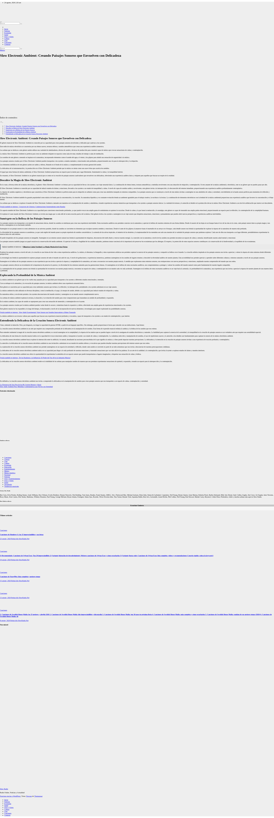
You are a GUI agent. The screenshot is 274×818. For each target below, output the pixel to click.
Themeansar (38, 796)
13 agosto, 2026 (5, 598)
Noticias (7, 31)
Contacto (7, 44)
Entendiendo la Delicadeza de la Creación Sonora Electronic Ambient (27, 134)
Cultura (6, 39)
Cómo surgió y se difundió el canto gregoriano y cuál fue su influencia (5, 663)
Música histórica (9, 473)
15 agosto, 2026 (5, 581)
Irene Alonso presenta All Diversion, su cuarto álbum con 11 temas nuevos (5, 400)
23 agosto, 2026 (5, 539)
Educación (7, 467)
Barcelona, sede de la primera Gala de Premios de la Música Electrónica (5, 431)
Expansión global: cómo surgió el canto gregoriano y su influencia (5, 751)
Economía (7, 33)
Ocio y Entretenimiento (12, 479)
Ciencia (6, 459)
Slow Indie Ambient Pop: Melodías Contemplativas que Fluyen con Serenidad (26, 387)
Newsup (29, 796)
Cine (5, 41)
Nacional (7, 475)
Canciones (7, 42)
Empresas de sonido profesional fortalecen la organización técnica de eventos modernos (4, 415)
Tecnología (8, 484)
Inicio (6, 29)
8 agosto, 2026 (5, 620)
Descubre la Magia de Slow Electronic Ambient (20, 128)
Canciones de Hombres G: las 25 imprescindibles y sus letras (21, 534)
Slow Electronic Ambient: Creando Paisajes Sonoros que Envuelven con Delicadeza (31, 126)
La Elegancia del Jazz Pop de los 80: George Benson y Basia (20, 385)
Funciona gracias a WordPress (10, 796)
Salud (6, 35)
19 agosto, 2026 (5, 560)
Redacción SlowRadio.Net (20, 539)
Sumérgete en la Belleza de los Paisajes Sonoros (20, 130)
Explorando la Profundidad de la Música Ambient (21, 132)
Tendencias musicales (11, 486)
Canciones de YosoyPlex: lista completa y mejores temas (20, 577)
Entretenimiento (9, 469)
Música (2, 50)
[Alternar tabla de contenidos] (1, 122)
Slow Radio (4, 12)
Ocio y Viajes (8, 37)
